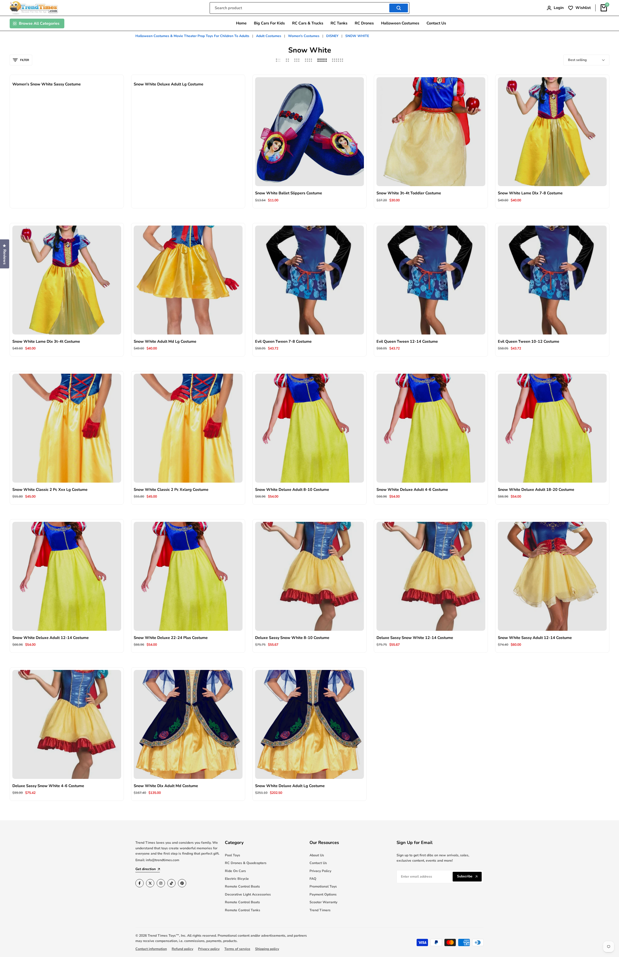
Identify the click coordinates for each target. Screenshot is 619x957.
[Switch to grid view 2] (287, 60)
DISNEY (332, 36)
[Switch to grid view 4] (308, 60)
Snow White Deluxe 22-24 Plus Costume (171, 638)
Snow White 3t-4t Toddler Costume (408, 193)
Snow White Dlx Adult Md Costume (166, 786)
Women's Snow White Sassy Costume (46, 84)
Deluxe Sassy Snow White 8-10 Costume (292, 638)
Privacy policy (209, 949)
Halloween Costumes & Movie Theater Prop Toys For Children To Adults (192, 36)
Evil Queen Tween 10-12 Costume (528, 341)
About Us (317, 855)
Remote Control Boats (242, 886)
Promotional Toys (323, 886)
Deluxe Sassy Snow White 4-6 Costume (48, 786)
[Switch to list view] (278, 60)
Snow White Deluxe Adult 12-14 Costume (50, 638)
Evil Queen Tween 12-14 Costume (407, 341)
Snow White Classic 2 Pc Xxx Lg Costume (50, 489)
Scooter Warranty (323, 902)
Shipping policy (267, 949)
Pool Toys (232, 855)
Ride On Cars (235, 871)
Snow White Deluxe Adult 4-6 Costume (412, 489)
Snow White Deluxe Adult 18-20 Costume (536, 489)
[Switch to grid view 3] (297, 60)
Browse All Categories (39, 23)
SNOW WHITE (357, 36)
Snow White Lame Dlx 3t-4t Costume (46, 341)
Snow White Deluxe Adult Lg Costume (168, 84)
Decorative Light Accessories (248, 894)
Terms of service (237, 949)
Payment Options (323, 894)
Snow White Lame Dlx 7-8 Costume (530, 193)
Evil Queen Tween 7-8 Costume (283, 341)
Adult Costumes (269, 36)
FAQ (313, 878)
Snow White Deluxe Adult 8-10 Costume (292, 489)
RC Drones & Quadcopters (245, 863)
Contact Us (318, 863)
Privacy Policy (320, 871)
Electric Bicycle (237, 878)
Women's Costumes (304, 36)
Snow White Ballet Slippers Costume (288, 193)
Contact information (151, 949)
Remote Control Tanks (242, 910)
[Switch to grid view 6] (337, 60)
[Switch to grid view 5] (322, 60)
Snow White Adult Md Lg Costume (165, 341)
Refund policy (182, 949)
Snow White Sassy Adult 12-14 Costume (535, 638)
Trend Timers (320, 910)
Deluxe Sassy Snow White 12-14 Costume (414, 638)
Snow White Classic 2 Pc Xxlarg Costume (171, 489)
